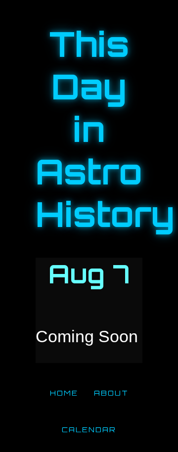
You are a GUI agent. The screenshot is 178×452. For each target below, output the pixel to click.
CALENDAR (89, 429)
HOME (64, 392)
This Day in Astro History (105, 129)
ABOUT (111, 392)
